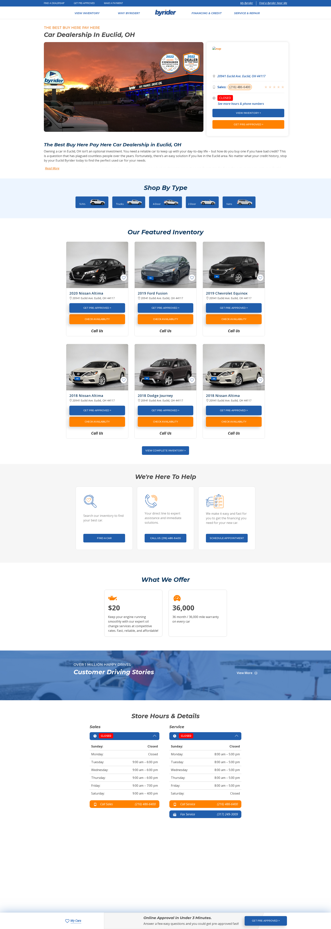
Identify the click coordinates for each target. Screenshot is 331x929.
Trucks (120, 204)
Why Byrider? (129, 13)
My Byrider (246, 3)
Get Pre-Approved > (97, 307)
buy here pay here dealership (70, 168)
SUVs (82, 204)
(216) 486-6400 (239, 87)
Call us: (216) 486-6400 (165, 538)
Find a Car (104, 538)
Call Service (187, 804)
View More (244, 673)
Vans (229, 204)
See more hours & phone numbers (241, 104)
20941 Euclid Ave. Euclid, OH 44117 (241, 76)
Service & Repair (247, 13)
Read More (52, 168)
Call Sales (106, 804)
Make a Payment (113, 3)
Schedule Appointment (227, 538)
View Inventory (87, 13)
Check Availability (97, 319)
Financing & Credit (207, 13)
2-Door (192, 204)
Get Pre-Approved (84, 3)
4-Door (157, 204)
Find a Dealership (54, 3)
